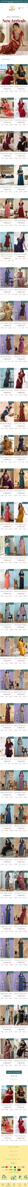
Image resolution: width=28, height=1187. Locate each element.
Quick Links (13, 1147)
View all (14, 1079)
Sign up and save (13, 1159)
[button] (2, 256)
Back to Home (14, 1072)
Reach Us (14, 1155)
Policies (13, 1151)
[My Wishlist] (23, 8)
